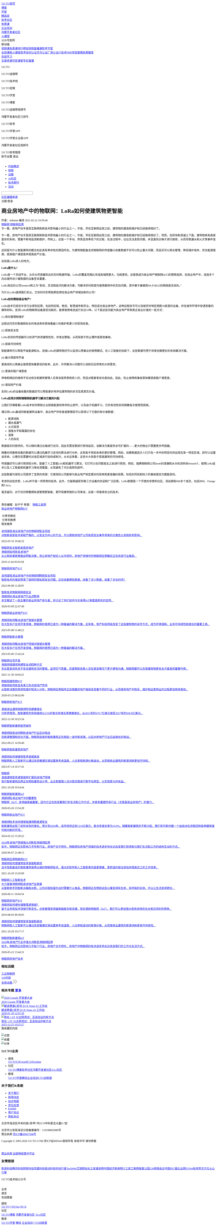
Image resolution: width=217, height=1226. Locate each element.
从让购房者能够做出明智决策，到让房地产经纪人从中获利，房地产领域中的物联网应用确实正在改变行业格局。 (69, 555)
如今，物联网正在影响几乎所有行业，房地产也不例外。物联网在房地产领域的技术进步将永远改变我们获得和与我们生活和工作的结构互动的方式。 (90, 846)
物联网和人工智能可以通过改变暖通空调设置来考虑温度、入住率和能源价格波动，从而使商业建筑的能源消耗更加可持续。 (76, 760)
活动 (11, 186)
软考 (23, 52)
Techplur (36, 1061)
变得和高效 (21, 863)
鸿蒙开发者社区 (10, 32)
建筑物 (13, 681)
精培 (24, 1078)
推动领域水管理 (25, 643)
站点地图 (13, 1101)
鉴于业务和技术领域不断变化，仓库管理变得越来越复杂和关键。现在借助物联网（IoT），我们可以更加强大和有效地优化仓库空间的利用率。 (86, 908)
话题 (11, 174)
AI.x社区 (57, 1069)
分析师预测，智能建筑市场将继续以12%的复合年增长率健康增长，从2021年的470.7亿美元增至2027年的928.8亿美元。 (72, 713)
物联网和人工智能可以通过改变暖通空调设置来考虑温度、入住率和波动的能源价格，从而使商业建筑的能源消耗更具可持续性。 (78, 925)
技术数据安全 (24, 821)
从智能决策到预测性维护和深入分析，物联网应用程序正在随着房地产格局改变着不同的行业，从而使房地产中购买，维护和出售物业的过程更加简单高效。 (95, 689)
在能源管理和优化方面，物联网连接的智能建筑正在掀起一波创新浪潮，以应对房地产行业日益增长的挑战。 (66, 737)
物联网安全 (8, 547)
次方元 (205, 1168)
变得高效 (20, 756)
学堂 (4, 11)
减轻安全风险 (25, 531)
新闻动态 (13, 1097)
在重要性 (19, 798)
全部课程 (6, 52)
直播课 (38, 48)
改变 (14, 551)
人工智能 (14, 880)
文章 (4, 60)
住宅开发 (14, 660)
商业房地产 (8, 508)
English (12, 1108)
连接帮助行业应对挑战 (25, 732)
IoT (22, 794)
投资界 (197, 1168)
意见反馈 (13, 1105)
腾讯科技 (17, 1168)
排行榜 (22, 48)
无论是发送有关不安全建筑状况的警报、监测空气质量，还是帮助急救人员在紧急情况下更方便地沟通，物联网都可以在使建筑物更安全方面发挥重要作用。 (95, 668)
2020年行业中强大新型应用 (27, 942)
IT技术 (62, 52)
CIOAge (21, 1061)
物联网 (19, 508)
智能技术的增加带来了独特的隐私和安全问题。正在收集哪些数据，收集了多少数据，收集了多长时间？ (63, 579)
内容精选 (13, 166)
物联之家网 (39, 504)
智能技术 (6, 592)
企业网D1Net (185, 1168)
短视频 (30, 48)
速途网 (100, 1168)
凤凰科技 (39, 1168)
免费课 (5, 24)
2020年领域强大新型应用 (25, 842)
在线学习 (6, 56)
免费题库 (88, 52)
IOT (25, 508)
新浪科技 (6, 1168)
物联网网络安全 (21, 592)
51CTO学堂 (15, 1078)
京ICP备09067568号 (24, 1134)
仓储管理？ (20, 904)
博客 (4, 7)
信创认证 (31, 52)
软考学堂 (47, 48)
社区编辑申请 (9, 197)
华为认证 (42, 52)
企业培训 (6, 28)
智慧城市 (25, 725)
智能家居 (20, 547)
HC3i (29, 1061)
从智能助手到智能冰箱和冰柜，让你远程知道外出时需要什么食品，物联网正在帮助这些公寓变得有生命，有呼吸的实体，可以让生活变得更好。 (88, 888)
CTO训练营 (45, 1078)
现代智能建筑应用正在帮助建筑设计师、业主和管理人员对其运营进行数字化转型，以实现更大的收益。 (63, 781)
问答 (15, 60)
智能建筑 (14, 725)
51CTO (12, 1061)
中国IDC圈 (171, 1168)
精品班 (5, 15)
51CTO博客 (15, 1069)
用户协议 (13, 1112)
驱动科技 (50, 1168)
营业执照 (7, 1153)
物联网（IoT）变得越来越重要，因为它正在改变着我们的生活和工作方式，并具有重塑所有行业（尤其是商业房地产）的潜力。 (77, 802)
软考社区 (6, 20)
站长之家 (90, 1168)
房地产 (30, 547)
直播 (31, 60)
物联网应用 (8, 859)
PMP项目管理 (74, 52)
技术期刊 (13, 182)
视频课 (5, 48)
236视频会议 (157, 1168)
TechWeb (71, 1168)
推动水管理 (21, 620)
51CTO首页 (8, 3)
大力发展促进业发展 (21, 884)
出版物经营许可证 (24, 1153)
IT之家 (127, 1168)
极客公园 (144, 1168)
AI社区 (12, 178)
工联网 (135, 1168)
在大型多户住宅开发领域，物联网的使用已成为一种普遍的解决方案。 (43, 648)
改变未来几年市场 (24, 685)
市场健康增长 (21, 709)
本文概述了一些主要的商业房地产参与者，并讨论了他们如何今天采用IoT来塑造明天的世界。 (57, 600)
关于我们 (13, 1093)
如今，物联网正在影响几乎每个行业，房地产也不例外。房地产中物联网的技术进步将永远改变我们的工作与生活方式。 (73, 946)
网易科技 (28, 1168)
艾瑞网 (81, 1168)
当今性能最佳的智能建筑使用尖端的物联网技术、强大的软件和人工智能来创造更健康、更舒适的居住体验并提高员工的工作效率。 (80, 867)
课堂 (20, 60)
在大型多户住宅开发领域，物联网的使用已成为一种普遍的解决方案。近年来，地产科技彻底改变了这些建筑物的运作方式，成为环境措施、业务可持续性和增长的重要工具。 (105, 624)
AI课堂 (5, 36)
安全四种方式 (21, 664)
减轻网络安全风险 (28, 575)
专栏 (25, 60)
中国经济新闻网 (113, 1168)
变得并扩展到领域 (25, 777)
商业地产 (14, 814)
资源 (9, 60)
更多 (18, 990)
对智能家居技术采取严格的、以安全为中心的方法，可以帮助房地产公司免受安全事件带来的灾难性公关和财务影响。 (71, 535)
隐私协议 (13, 1116)
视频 (11, 170)
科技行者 (61, 1168)
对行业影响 (20, 596)
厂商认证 (53, 52)
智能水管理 (16, 636)
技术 (23, 880)
